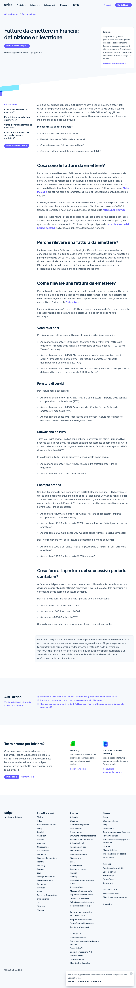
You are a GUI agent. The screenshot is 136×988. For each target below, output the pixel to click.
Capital (40, 832)
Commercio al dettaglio (81, 905)
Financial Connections (47, 858)
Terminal (41, 906)
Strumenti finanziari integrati (83, 835)
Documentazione (78, 937)
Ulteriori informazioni (113, 63)
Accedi (107, 5)
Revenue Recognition (47, 895)
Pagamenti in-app (78, 846)
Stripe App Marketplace (81, 919)
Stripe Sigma (43, 898)
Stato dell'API (76, 948)
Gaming (73, 876)
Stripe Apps (73, 302)
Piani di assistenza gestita (115, 897)
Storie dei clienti (110, 821)
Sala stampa (108, 875)
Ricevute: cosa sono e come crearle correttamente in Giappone (71, 700)
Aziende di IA (76, 865)
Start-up (74, 821)
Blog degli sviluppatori (80, 963)
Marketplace (76, 850)
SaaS (72, 861)
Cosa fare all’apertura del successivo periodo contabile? (16, 135)
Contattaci (122, 5)
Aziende (74, 817)
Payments (42, 884)
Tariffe (76, 5)
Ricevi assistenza (111, 893)
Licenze (106, 846)
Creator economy (78, 869)
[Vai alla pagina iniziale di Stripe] (7, 813)
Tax (39, 902)
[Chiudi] (131, 974)
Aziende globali (77, 843)
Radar (39, 891)
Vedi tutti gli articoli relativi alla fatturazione (17, 704)
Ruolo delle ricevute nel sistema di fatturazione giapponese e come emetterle (78, 696)
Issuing (40, 869)
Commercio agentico (80, 824)
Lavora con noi (109, 871)
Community (108, 828)
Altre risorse (11, 14)
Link (39, 872)
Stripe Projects (77, 959)
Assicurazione (76, 887)
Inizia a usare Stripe (16, 45)
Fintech (73, 872)
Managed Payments (46, 876)
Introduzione (10, 104)
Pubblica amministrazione (82, 902)
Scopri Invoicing (78, 768)
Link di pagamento (45, 880)
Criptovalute (43, 846)
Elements (41, 854)
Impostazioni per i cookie (114, 853)
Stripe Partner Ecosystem (82, 923)
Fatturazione (29, 14)
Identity (40, 861)
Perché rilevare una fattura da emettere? (17, 118)
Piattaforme (75, 858)
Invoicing (41, 865)
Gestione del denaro (79, 854)
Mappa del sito (110, 850)
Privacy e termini (110, 835)
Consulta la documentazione (111, 770)
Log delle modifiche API (81, 951)
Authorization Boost (46, 824)
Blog (105, 824)
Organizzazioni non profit (81, 894)
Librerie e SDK (76, 955)
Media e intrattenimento (81, 891)
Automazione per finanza (81, 839)
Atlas (39, 821)
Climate (40, 839)
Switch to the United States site (83, 981)
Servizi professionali (79, 898)
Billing (39, 828)
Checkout (41, 835)
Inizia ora (10, 776)
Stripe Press (108, 879)
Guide (106, 817)
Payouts (41, 887)
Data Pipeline (43, 850)
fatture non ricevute (114, 209)
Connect (41, 843)
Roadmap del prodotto (113, 868)
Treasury (41, 910)
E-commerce (76, 832)
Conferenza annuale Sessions (116, 832)
